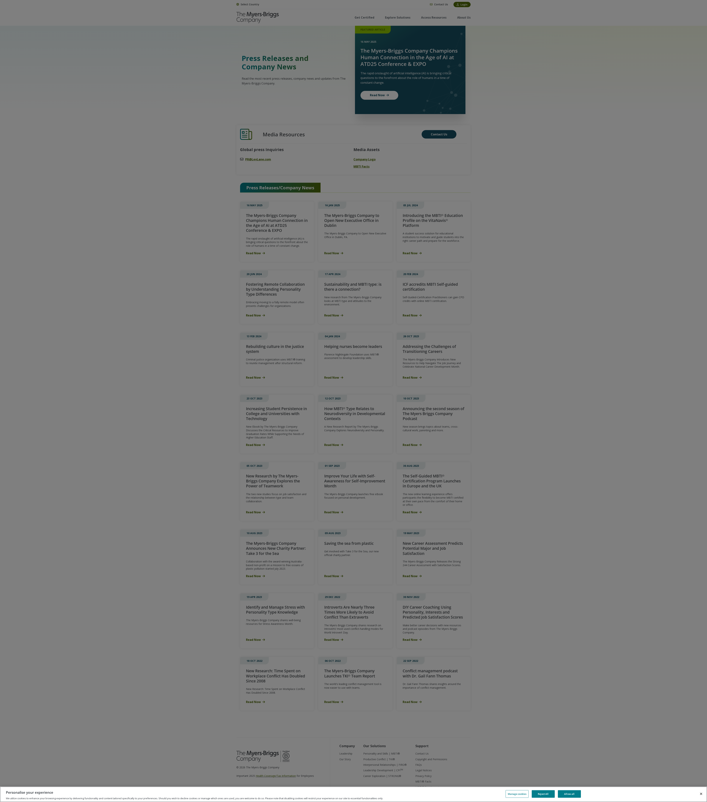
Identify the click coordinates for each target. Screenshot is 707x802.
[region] (353, 794)
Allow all (569, 793)
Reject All (543, 793)
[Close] (701, 794)
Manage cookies (517, 793)
